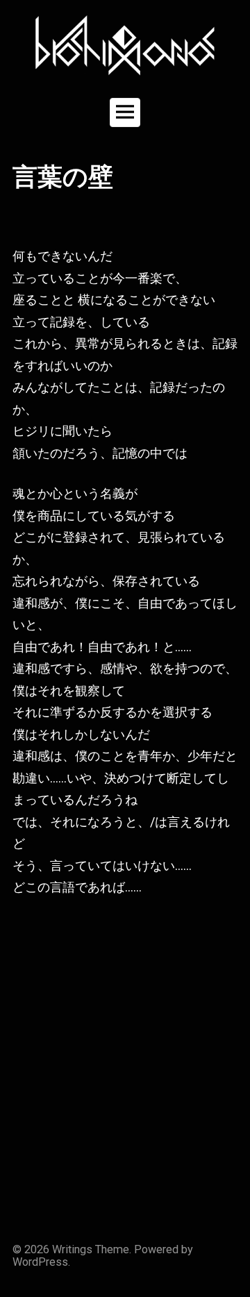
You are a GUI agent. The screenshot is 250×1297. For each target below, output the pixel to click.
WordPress (40, 1262)
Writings (72, 1249)
